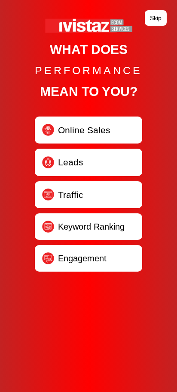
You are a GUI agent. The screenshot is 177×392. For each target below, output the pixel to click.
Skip (156, 18)
